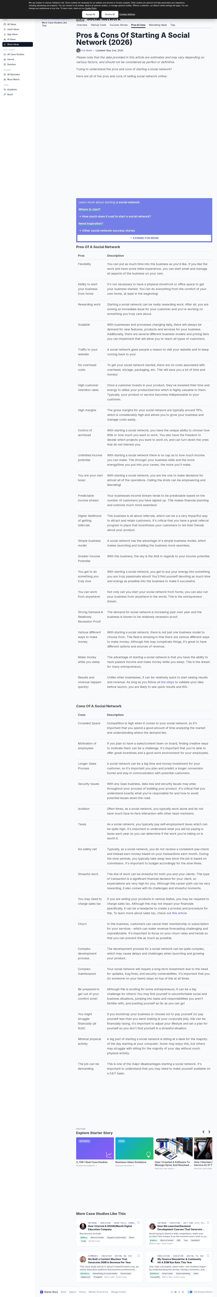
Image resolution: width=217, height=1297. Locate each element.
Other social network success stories (108, 230)
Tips (172, 24)
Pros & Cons (138, 24)
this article (179, 913)
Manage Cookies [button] (118, 1292)
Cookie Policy (90, 8)
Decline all (110, 14)
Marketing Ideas (158, 24)
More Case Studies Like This (54, 24)
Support (72, 1292)
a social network (127, 202)
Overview (82, 24)
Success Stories (119, 24)
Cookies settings (127, 14)
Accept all (90, 14)
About (63, 1292)
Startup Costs (98, 24)
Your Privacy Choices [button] (203, 1292)
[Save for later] (138, 1222)
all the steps (165, 682)
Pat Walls (86, 50)
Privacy (82, 1292)
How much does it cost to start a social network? (116, 216)
